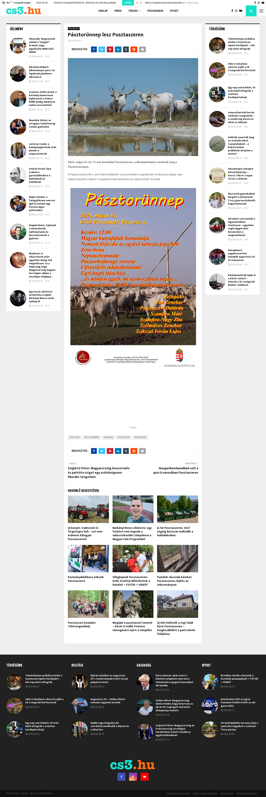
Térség (133, 10)
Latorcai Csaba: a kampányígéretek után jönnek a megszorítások (42, 149)
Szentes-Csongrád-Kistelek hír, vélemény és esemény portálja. (85, 2)
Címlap (103, 10)
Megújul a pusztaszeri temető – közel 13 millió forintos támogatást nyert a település (132, 626)
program (108, 437)
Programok (155, 10)
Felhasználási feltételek (205, 793)
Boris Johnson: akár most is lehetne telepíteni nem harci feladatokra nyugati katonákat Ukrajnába (174, 680)
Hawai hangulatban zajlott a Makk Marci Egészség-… (171, 3)
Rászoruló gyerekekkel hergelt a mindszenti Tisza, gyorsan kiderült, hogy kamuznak (242, 199)
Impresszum (227, 793)
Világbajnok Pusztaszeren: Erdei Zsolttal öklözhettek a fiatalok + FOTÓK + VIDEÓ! (131, 581)
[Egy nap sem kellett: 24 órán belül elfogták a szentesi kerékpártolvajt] (217, 94)
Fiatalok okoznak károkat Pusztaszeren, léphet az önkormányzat (174, 581)
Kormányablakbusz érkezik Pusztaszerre (86, 579)
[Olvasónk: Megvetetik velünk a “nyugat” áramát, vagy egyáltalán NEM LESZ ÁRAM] (18, 45)
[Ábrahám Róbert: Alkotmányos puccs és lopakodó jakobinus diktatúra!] (18, 74)
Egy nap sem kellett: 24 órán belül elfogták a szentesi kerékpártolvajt (241, 92)
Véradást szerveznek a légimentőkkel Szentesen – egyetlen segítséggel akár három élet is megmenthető (241, 227)
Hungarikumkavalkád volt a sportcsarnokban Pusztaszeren (175, 470)
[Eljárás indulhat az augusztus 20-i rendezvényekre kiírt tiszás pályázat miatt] (79, 682)
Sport (174, 10)
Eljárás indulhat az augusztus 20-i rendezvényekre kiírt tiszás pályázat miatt (109, 678)
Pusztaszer (74, 28)
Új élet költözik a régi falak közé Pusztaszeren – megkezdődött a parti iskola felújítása (176, 628)
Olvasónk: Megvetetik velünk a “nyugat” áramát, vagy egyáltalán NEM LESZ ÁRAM (42, 45)
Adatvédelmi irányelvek (178, 793)
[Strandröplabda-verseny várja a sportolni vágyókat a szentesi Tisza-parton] (210, 729)
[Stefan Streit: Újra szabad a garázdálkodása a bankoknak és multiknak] (18, 175)
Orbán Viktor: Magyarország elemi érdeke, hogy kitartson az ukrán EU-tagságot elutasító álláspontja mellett (174, 705)
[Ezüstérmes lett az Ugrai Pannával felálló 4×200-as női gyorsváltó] (210, 706)
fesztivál (75, 437)
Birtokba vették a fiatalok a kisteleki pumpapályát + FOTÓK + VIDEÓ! (239, 678)
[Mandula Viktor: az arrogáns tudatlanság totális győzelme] (18, 127)
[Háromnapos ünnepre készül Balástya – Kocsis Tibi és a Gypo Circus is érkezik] (217, 175)
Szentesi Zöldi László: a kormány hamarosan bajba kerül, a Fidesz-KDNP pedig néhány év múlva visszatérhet (43, 98)
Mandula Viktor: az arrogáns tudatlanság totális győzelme (42, 123)
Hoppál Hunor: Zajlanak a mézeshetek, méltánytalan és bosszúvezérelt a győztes (42, 232)
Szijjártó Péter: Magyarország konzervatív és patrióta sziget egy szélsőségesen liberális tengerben (99, 473)
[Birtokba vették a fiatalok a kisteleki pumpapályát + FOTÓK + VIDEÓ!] (210, 682)
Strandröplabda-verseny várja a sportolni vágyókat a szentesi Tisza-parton (239, 726)
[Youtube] (241, 11)
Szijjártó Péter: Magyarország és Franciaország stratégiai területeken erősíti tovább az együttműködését (175, 730)
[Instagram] (237, 11)
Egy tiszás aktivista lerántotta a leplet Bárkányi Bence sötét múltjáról (41, 297)
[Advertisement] (133, 402)
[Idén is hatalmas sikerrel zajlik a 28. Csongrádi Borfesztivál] (217, 70)
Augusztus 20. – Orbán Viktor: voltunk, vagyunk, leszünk (107, 701)
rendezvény (140, 437)
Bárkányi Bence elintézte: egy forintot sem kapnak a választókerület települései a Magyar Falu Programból (132, 534)
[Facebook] (233, 11)
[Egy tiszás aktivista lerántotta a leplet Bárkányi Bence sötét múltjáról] (18, 298)
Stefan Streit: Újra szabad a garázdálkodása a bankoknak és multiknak (40, 175)
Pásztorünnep (91, 437)
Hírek (118, 10)
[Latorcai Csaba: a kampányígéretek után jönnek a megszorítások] (18, 150)
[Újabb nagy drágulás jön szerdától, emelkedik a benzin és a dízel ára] (79, 729)
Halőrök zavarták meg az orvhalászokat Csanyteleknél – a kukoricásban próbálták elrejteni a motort (241, 145)
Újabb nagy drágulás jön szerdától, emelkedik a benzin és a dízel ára (109, 726)
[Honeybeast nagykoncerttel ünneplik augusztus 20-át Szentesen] (217, 257)
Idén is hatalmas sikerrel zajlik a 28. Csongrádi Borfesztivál (241, 67)
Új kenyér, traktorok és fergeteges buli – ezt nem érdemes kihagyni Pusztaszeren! (85, 534)
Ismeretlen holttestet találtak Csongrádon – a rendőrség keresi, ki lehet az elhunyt (241, 117)
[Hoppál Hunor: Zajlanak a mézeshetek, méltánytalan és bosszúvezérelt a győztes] (18, 232)
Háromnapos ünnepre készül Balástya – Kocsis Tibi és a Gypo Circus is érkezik (240, 174)
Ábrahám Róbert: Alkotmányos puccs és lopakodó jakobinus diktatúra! (42, 72)
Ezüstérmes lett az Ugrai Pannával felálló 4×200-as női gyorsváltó (238, 702)
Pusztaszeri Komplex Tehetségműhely (82, 624)
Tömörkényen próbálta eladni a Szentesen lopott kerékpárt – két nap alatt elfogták (241, 44)
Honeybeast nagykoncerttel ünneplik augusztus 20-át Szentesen (242, 255)
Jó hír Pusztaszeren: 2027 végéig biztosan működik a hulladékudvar (175, 532)
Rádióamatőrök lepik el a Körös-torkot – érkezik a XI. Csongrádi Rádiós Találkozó (242, 280)
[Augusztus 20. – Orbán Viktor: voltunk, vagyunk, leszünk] (79, 706)
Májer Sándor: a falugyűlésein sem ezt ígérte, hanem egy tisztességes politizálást (42, 203)
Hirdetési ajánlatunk (247, 793)
